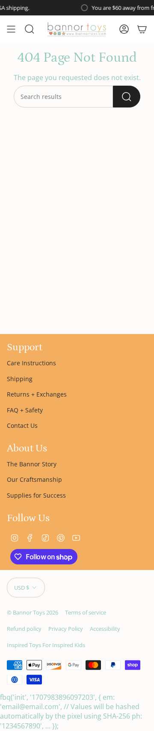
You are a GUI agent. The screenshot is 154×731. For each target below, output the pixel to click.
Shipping (20, 379)
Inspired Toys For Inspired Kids (46, 645)
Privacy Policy (65, 629)
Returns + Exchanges (37, 394)
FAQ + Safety (25, 410)
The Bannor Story (31, 464)
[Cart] (142, 29)
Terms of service (85, 612)
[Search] (126, 96)
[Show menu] (11, 29)
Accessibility (105, 629)
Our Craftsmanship (34, 479)
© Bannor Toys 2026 (32, 612)
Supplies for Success (36, 495)
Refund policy (24, 629)
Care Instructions (31, 363)
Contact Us (22, 425)
